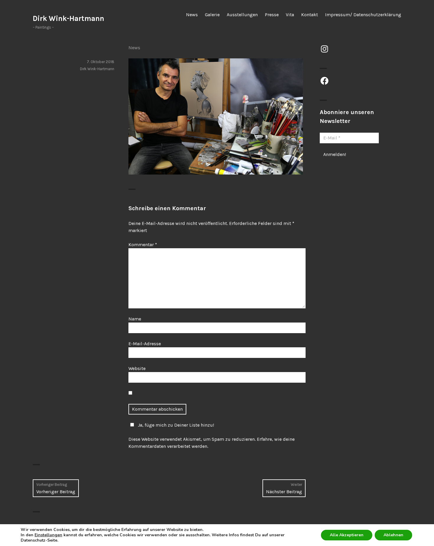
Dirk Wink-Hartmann (68, 18)
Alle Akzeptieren (346, 535)
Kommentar (142, 244)
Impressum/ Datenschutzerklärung (363, 14)
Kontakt (309, 14)
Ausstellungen (242, 14)
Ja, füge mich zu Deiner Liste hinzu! (176, 425)
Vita (290, 14)
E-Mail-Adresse (144, 343)
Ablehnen (393, 535)
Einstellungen (48, 535)
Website (137, 368)
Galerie (212, 14)
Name (134, 319)
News (192, 14)
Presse (272, 14)
